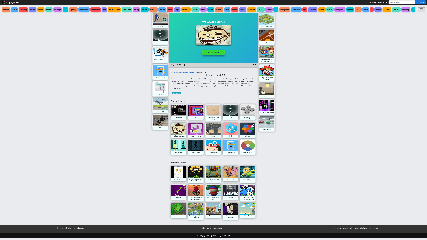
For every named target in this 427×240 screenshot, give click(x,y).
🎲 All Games (383, 2)
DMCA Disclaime (361, 228)
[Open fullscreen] (254, 65)
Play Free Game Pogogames (212, 228)
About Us (80, 228)
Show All (421, 10)
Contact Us (374, 228)
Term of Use (336, 228)
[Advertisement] (134, 46)
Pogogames (12, 2)
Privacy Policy (348, 228)
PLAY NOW (213, 52)
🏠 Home (372, 2)
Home (173, 72)
